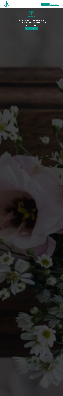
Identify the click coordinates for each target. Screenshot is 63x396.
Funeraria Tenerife (16, 4)
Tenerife (36, 4)
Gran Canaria (31, 4)
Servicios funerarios (24, 4)
